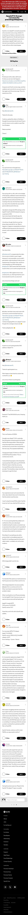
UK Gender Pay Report (8, 912)
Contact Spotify (8, 861)
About (5, 819)
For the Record (7, 825)
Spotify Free (7, 881)
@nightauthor (5, 266)
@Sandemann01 (9, 111)
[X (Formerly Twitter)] (10, 887)
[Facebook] (15, 887)
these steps (5, 8)
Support (6, 852)
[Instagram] (5, 887)
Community (8, 12)
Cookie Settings (7, 902)
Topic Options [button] (13, 57)
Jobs (5, 822)
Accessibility (6, 905)
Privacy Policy (6, 900)
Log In (21, 12)
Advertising (7, 838)
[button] (25, 26)
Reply (21, 51)
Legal (5, 898)
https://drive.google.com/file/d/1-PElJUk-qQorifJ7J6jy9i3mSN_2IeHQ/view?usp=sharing (13, 172)
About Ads (13, 902)
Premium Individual (8, 868)
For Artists (6, 832)
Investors (6, 841)
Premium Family (8, 875)
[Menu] (25, 12)
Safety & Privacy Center (11, 898)
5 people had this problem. (9, 53)
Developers (7, 835)
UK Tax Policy (6, 909)
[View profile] (3, 26)
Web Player (7, 855)
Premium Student (8, 878)
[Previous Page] (9, 65)
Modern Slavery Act (7, 907)
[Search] (18, 12)
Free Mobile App (8, 858)
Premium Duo (7, 872)
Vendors (6, 845)
